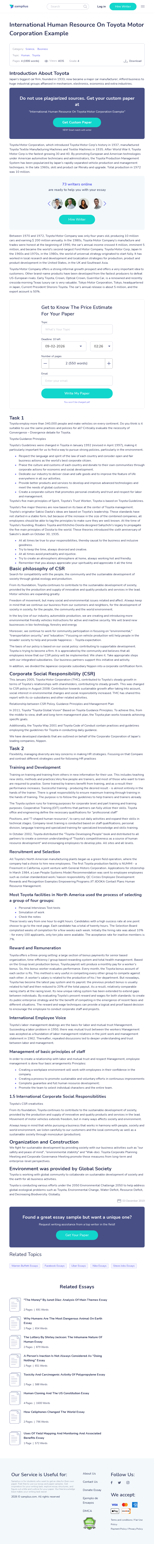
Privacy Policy (135, 1528)
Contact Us (90, 1482)
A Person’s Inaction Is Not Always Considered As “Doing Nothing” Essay (63, 1358)
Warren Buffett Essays (24, 1266)
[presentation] (49, 203)
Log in (101, 6)
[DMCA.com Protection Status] (94, 1521)
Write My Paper (76, 393)
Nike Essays (99, 1266)
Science (30, 49)
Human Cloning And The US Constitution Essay (56, 1393)
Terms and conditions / (122, 1519)
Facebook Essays (55, 1266)
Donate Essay (92, 1490)
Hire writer (123, 6)
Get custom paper (77, 122)
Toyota (36, 55)
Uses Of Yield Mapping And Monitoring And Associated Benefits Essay (62, 1435)
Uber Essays (78, 1266)
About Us (89, 1474)
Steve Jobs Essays (124, 1266)
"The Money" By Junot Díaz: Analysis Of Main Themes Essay (65, 1300)
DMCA (87, 1511)
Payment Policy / (119, 1528)
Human (25, 55)
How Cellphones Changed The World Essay (54, 1412)
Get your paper (77, 1235)
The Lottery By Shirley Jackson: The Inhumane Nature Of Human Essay (63, 1339)
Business (42, 49)
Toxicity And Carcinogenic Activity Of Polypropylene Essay (64, 1375)
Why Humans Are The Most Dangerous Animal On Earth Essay (63, 1321)
